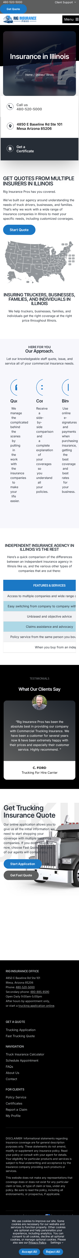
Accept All (29, 1252)
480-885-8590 (39, 992)
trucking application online (36, 1005)
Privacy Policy (37, 1242)
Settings (56, 1242)
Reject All (53, 1252)
